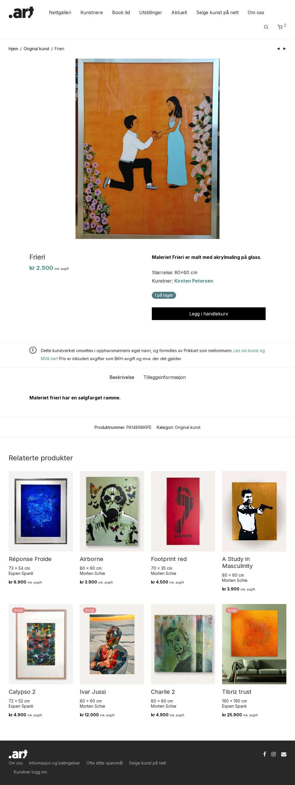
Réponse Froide (30, 559)
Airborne (91, 559)
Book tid (121, 12)
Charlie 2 (163, 691)
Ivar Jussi (93, 691)
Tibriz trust (236, 691)
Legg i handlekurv (208, 314)
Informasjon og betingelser (54, 762)
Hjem (13, 48)
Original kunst (36, 48)
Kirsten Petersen (193, 281)
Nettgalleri (60, 12)
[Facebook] (264, 753)
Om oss (256, 12)
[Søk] (266, 27)
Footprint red (169, 559)
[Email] (283, 753)
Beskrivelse (121, 377)
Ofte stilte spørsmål (104, 762)
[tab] (121, 377)
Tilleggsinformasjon (164, 377)
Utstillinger (150, 12)
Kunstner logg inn (30, 771)
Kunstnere (91, 12)
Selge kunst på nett (217, 12)
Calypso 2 (22, 691)
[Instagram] (273, 753)
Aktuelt (179, 12)
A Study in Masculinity (237, 562)
